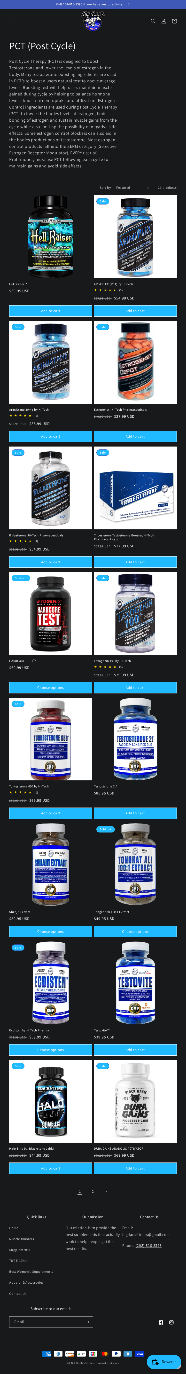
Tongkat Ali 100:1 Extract (111, 912)
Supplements (19, 1250)
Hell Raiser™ (18, 284)
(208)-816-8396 (149, 1245)
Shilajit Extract (20, 912)
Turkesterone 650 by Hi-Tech (29, 786)
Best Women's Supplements (31, 1271)
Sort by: (105, 187)
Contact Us (17, 1293)
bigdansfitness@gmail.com (146, 1234)
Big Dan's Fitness (85, 1363)
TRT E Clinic (18, 1260)
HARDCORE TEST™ (22, 661)
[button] (11, 21)
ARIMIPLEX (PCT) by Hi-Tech (113, 284)
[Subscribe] (87, 1322)
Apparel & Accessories (26, 1282)
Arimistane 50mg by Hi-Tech (29, 410)
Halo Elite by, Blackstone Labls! (31, 1149)
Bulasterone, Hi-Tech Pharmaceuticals (36, 535)
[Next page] (106, 1191)
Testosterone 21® (105, 786)
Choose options (50, 687)
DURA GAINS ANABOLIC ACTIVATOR (118, 1149)
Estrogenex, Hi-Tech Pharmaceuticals (120, 410)
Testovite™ (102, 1030)
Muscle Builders (21, 1239)
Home (13, 1228)
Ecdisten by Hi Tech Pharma (29, 1030)
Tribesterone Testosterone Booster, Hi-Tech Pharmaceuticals (124, 538)
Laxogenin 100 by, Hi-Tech (112, 661)
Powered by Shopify (107, 1363)
